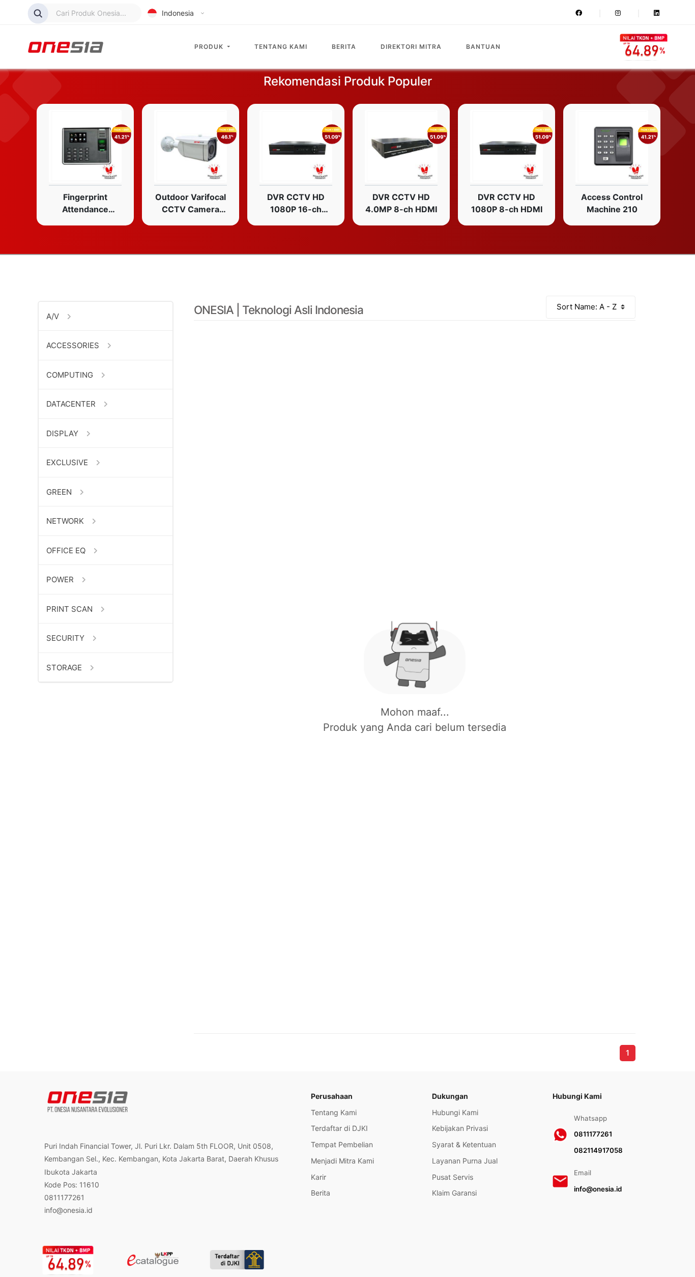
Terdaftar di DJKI (339, 1128)
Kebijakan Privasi (460, 1128)
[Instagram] (604, 13)
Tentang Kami (280, 46)
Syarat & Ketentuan (464, 1144)
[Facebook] (580, 13)
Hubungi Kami (455, 1112)
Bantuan (483, 46)
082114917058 (598, 1150)
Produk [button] (209, 46)
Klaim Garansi (454, 1192)
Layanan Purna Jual (465, 1160)
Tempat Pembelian (342, 1144)
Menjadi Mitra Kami (342, 1160)
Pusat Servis (452, 1177)
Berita (344, 46)
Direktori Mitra (411, 46)
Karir (318, 1177)
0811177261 (593, 1134)
